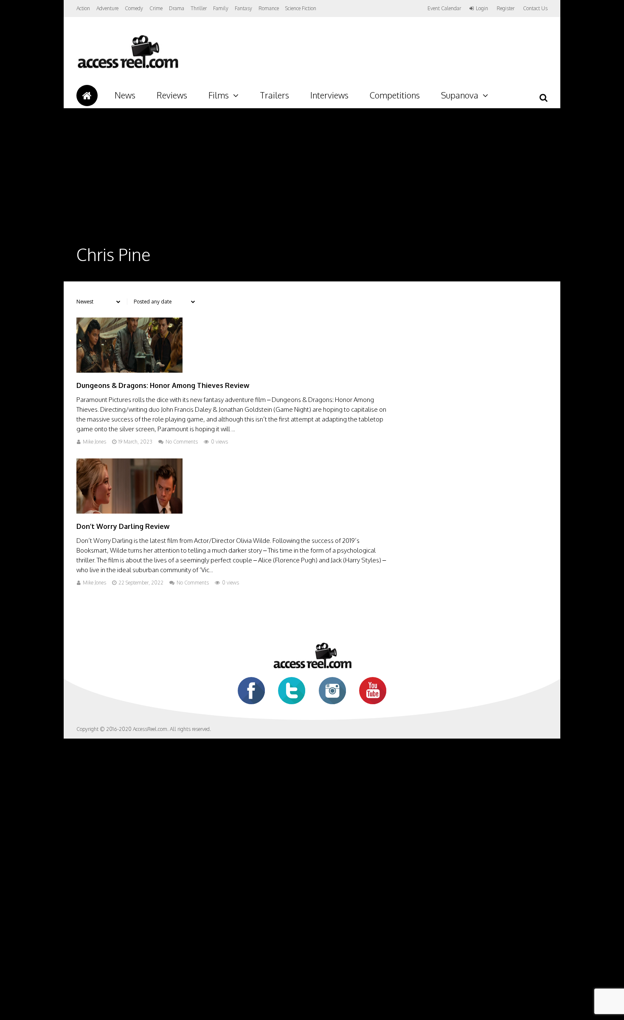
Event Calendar (444, 8)
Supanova (459, 95)
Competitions (395, 95)
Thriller (199, 8)
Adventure (107, 8)
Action (83, 8)
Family (220, 8)
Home (87, 95)
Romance (269, 8)
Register (505, 8)
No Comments (182, 441)
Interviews (329, 95)
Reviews (172, 95)
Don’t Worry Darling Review (122, 526)
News (125, 95)
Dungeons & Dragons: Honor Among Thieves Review (162, 385)
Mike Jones (94, 441)
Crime (156, 8)
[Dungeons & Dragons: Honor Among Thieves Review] (129, 370)
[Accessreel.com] (127, 68)
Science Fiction (300, 8)
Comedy (134, 8)
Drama (176, 8)
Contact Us (535, 8)
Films (218, 95)
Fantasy (243, 8)
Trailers (274, 95)
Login (482, 8)
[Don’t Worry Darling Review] (129, 511)
